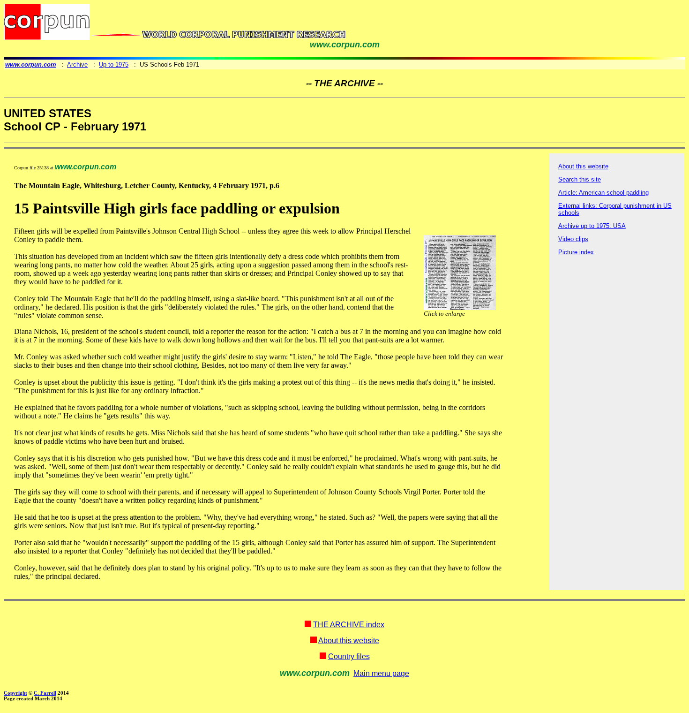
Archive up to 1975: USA (592, 225)
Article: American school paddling (603, 192)
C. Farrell (45, 693)
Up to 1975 (113, 64)
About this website (583, 166)
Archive (77, 64)
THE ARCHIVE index (348, 625)
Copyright (15, 693)
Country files (349, 656)
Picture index (576, 252)
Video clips (573, 239)
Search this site (579, 179)
